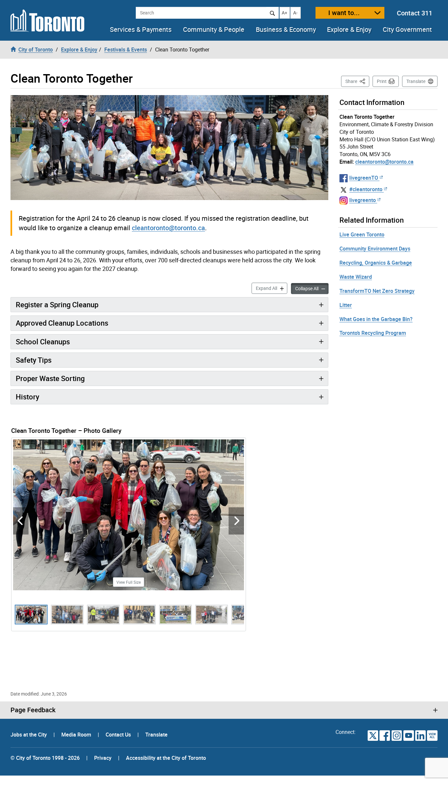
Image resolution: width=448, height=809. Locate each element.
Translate (415, 81)
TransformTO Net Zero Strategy (377, 290)
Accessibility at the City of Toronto (166, 757)
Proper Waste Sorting (50, 378)
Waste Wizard (355, 276)
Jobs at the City (29, 734)
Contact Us (119, 734)
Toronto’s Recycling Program (372, 332)
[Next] (236, 521)
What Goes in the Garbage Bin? (376, 319)
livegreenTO (363, 177)
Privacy (103, 757)
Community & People (213, 29)
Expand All (271, 288)
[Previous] (21, 521)
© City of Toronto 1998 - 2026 (45, 757)
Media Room (76, 734)
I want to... (344, 12)
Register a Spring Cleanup (57, 304)
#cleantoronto (365, 189)
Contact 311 (414, 13)
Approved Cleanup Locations (62, 323)
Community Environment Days (374, 248)
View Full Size (128, 582)
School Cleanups (43, 341)
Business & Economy (286, 29)
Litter (345, 305)
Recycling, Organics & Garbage (375, 262)
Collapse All (312, 288)
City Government (407, 29)
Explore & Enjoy (349, 29)
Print (382, 81)
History (27, 396)
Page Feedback (32, 710)
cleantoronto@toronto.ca (168, 227)
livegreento (362, 200)
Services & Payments (141, 29)
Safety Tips (33, 360)
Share (357, 81)
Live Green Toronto (361, 234)
